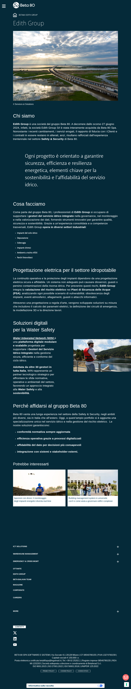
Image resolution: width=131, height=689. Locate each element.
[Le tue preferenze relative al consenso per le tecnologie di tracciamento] (126, 684)
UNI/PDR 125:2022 (89, 666)
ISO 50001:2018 (71, 666)
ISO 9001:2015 (39, 666)
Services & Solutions (24, 104)
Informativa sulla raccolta (41, 685)
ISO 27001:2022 (55, 666)
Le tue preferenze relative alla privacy (77, 685)
